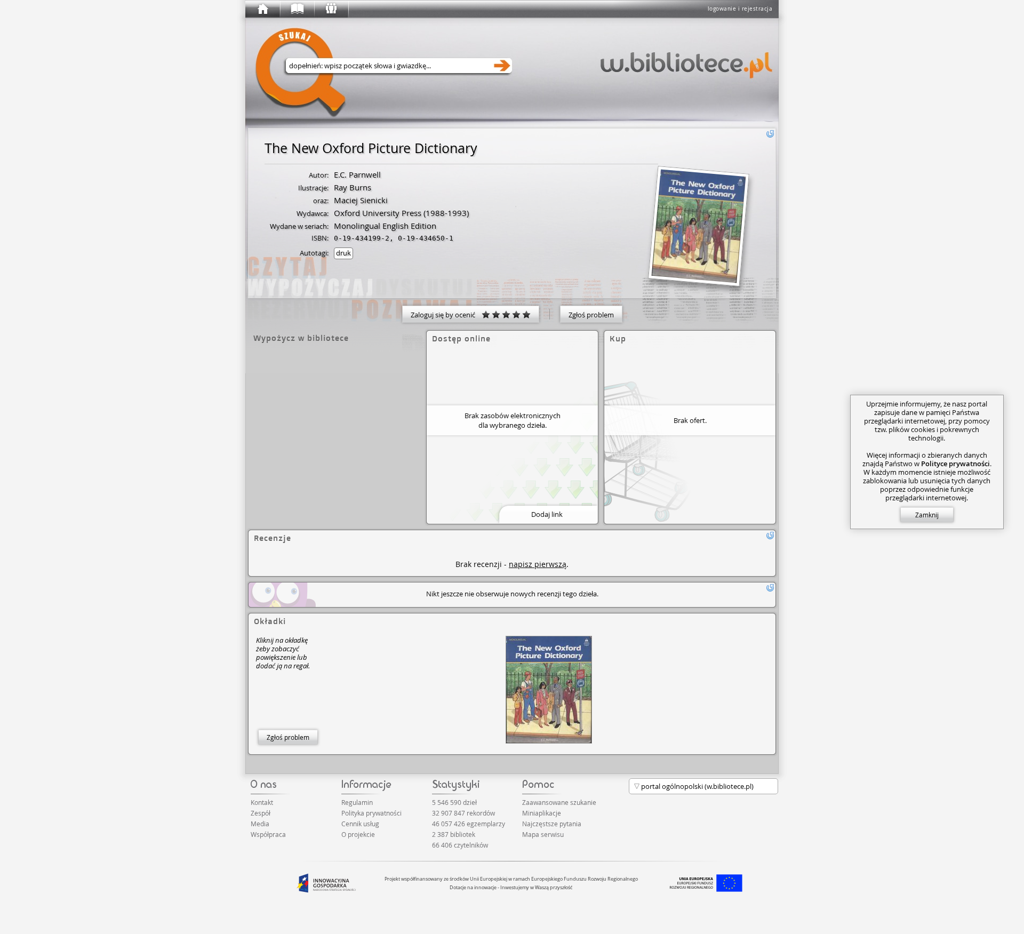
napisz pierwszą (537, 564)
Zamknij (927, 514)
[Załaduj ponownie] (770, 134)
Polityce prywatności (955, 463)
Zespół (260, 813)
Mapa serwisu (543, 834)
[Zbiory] (296, 9)
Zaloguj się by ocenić (446, 315)
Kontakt (262, 802)
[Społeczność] (331, 9)
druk (343, 253)
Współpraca (268, 834)
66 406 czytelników (460, 845)
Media (260, 823)
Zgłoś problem (591, 315)
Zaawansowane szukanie (559, 802)
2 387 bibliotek (453, 834)
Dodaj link (547, 514)
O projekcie (358, 834)
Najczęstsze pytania (551, 823)
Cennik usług (360, 823)
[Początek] (262, 9)
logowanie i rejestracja (740, 8)
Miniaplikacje (541, 813)
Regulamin (357, 802)
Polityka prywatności (371, 813)
